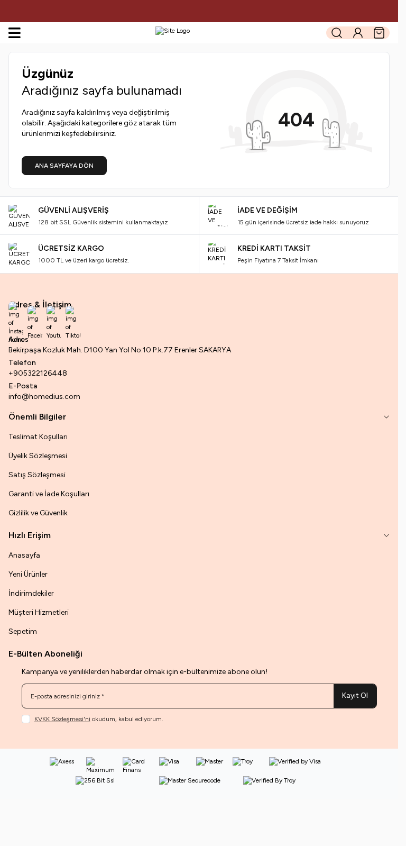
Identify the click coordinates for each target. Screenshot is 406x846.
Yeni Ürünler (28, 574)
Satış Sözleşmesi (37, 474)
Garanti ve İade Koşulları (48, 493)
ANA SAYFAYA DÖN (64, 165)
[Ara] (336, 32)
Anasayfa (24, 555)
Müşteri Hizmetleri (38, 612)
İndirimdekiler (31, 593)
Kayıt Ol (355, 695)
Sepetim (22, 631)
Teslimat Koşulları (38, 436)
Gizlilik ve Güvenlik (38, 512)
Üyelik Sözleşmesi (37, 455)
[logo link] (172, 32)
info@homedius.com (44, 396)
